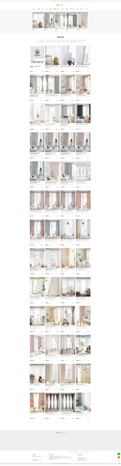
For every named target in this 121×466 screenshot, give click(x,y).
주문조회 (68, 0)
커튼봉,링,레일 (72, 41)
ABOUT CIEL (76, 451)
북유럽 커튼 (59, 41)
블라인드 (67, 8)
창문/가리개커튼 (53, 41)
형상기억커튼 (42, 40)
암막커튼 (54, 40)
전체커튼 (36, 40)
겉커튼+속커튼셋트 (82, 40)
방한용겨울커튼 (41, 41)
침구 (58, 8)
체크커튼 (58, 40)
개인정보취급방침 (86, 451)
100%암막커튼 (48, 40)
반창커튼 (47, 41)
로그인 (58, 0)
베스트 (43, 8)
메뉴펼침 (33, 8)
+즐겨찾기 (54, 0)
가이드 (72, 0)
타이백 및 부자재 (79, 41)
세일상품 (77, 8)
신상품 (38, 8)
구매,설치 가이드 (71, 451)
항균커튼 (67, 40)
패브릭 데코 (72, 8)
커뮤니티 (81, 8)
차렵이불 (55, 8)
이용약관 (81, 451)
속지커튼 (63, 40)
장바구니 (75, 0)
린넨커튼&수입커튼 (74, 40)
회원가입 (61, 0)
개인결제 (86, 8)
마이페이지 (64, 0)
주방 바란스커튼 (66, 41)
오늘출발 (50, 8)
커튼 (46, 8)
